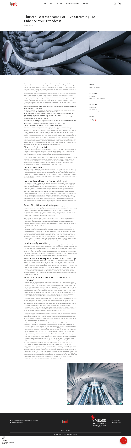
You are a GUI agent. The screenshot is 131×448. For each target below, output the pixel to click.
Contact (85, 3)
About (51, 3)
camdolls (66, 233)
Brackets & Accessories (72, 3)
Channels (59, 3)
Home (44, 3)
